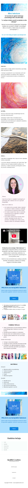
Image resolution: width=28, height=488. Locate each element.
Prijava (14, 298)
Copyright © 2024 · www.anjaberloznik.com (14, 482)
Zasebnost (14, 472)
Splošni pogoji (14, 466)
